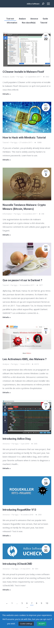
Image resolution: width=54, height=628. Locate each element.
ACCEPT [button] (42, 623)
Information (12, 23)
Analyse (22, 19)
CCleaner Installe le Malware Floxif (23, 71)
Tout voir (10, 19)
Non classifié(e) (29, 23)
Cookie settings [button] (26, 623)
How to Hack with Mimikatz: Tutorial (24, 137)
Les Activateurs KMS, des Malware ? (25, 359)
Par (20, 76)
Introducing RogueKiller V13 (19, 509)
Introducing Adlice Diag (17, 438)
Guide (45, 19)
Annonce (34, 19)
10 (47, 603)
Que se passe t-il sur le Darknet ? (22, 280)
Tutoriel (43, 23)
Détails (6, 94)
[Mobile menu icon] (48, 3)
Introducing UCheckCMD (17, 563)
